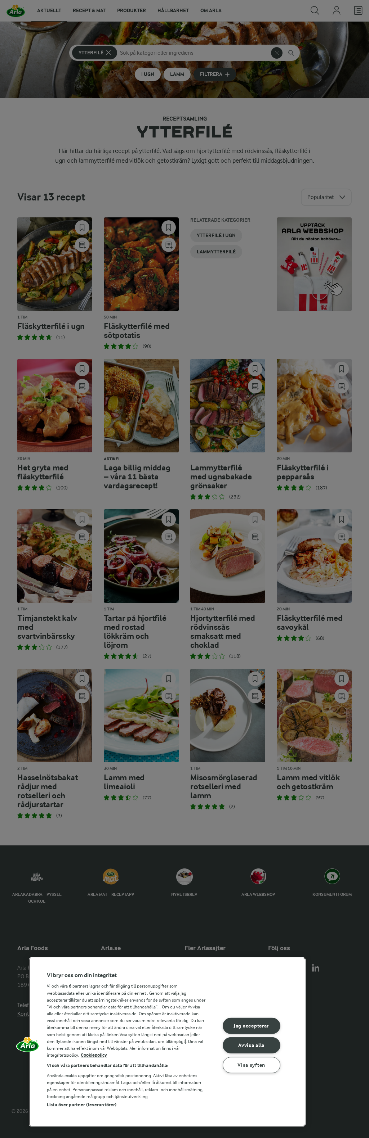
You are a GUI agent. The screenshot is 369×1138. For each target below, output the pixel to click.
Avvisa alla (251, 1045)
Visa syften (251, 1065)
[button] (27, 1046)
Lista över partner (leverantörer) (81, 1104)
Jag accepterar (251, 1026)
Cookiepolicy (94, 1055)
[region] (167, 1041)
